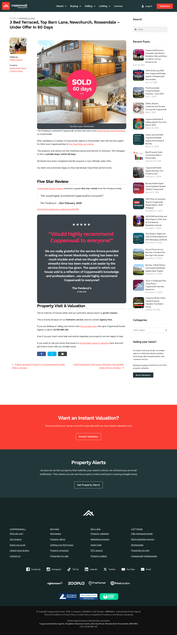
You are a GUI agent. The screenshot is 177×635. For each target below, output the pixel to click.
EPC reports (97, 550)
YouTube (130, 569)
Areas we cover (17, 544)
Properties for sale (59, 556)
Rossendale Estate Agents (129, 611)
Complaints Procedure (100, 614)
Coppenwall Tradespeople (144, 556)
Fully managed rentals (142, 533)
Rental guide (137, 544)
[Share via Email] (62, 354)
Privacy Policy (69, 614)
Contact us (15, 556)
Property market (99, 556)
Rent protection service (142, 539)
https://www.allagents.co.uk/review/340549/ (58, 209)
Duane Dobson (16, 60)
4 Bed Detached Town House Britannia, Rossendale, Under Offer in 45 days (98, 366)
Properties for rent (140, 550)
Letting (105, 6)
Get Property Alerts (88, 484)
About (61, 6)
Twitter (111, 569)
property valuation (100, 343)
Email (148, 569)
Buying (76, 6)
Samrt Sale (96, 544)
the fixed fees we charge (81, 144)
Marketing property (100, 539)
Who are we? (16, 533)
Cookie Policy (83, 614)
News (23, 68)
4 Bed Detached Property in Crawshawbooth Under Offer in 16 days (38, 366)
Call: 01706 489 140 (88, 626)
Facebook (36, 569)
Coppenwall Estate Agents (50, 188)
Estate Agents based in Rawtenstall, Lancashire (88, 620)
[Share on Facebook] (41, 354)
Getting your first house (61, 544)
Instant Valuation (88, 436)
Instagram (56, 569)
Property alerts (57, 539)
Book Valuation (143, 375)
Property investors (59, 550)
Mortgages (55, 533)
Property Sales (16, 71)
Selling (90, 6)
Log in (148, 6)
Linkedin (93, 569)
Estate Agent (15, 68)
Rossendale (85, 343)
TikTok (75, 569)
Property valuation (100, 533)
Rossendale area (88, 326)
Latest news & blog (19, 550)
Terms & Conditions (52, 614)
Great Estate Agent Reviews (111, 130)
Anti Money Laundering (123, 614)
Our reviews (16, 539)
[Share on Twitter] (52, 354)
